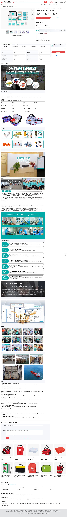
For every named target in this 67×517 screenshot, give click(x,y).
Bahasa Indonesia (59, 511)
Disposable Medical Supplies (5, 489)
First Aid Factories (23, 503)
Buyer (45, 4)
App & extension (55, 4)
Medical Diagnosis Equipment (54, 486)
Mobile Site (53, 510)
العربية (38, 511)
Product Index (49, 510)
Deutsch (32, 511)
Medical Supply (11, 6)
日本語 (43, 511)
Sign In (37, 40)
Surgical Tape (52, 489)
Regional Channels (44, 510)
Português (18, 511)
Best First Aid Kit (35, 503)
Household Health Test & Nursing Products (40, 486)
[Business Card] (64, 48)
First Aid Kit (15, 6)
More (2, 507)
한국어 (41, 511)
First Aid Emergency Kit (50, 503)
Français (22, 511)
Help (49, 4)
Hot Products (11, 510)
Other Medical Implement (37, 487)
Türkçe (51, 511)
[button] (46, 46)
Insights (57, 510)
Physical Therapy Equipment (5, 487)
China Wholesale (30, 510)
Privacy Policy (47, 513)
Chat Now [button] (59, 17)
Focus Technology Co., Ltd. (27, 513)
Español (15, 511)
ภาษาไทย (48, 511)
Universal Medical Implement (21, 487)
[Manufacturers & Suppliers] (6, 2)
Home (1, 6)
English (12, 511)
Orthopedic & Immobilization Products (6, 486)
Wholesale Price (35, 510)
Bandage (51, 487)
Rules (65, 4)
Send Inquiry (43, 17)
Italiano (29, 511)
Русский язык (25, 511)
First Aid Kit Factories (5, 503)
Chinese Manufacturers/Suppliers (23, 510)
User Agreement (39, 513)
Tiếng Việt (54, 511)
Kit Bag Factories (12, 503)
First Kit (17, 503)
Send (8, 437)
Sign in (65, 2)
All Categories (4, 4)
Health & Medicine (5, 6)
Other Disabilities (19, 486)
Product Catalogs (13, 484)
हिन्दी (45, 511)
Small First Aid (58, 503)
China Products (16, 510)
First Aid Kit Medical (42, 503)
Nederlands (35, 511)
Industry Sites (39, 510)
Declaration (43, 513)
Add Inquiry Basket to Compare (18, 35)
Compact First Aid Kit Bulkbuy (6, 505)
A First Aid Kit (29, 503)
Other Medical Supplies (37, 489)
